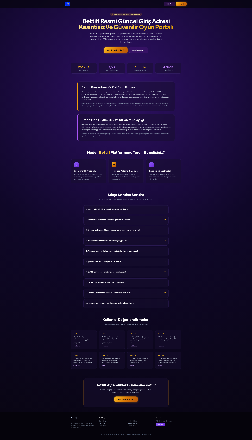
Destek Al (160, 424)
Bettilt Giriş (102, 421)
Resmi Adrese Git (126, 399)
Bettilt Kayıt (102, 423)
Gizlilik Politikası (132, 421)
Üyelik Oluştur (138, 50)
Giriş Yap (169, 4)
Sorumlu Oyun (132, 426)
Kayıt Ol (181, 4)
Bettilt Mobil (102, 426)
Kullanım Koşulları (133, 423)
